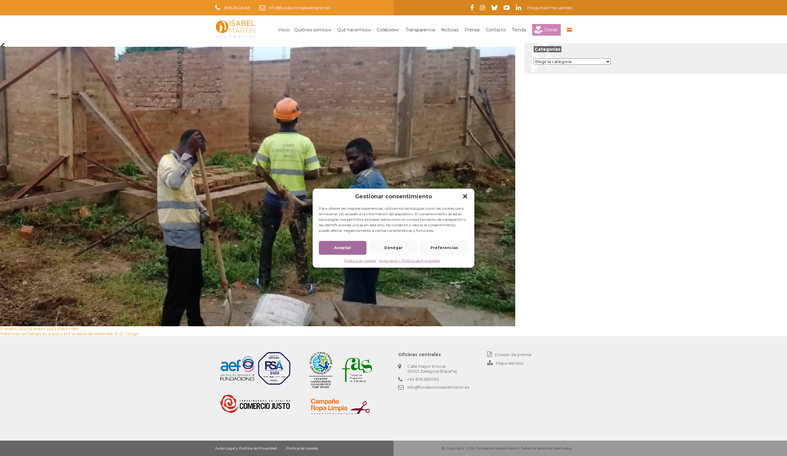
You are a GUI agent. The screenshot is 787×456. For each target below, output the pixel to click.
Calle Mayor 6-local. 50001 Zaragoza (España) (432, 369)
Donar (551, 30)
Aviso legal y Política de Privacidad (409, 260)
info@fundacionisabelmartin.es (299, 7)
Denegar (393, 247)
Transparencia (420, 30)
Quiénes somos (311, 30)
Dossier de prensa (513, 354)
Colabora (386, 30)
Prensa (472, 30)
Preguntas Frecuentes (549, 7)
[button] (465, 196)
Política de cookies (360, 260)
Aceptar (342, 247)
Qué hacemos (352, 30)
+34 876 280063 (423, 379)
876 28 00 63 (237, 7)
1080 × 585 (67, 328)
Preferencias (444, 247)
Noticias (449, 30)
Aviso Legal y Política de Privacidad (246, 448)
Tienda (519, 30)
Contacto (496, 30)
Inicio (284, 30)
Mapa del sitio (510, 363)
